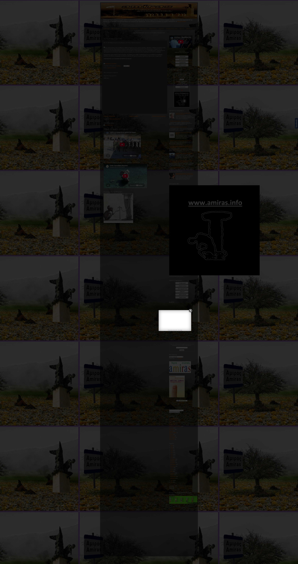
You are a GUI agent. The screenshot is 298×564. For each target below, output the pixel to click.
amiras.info (175, 330)
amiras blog (180, 330)
